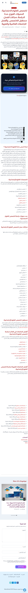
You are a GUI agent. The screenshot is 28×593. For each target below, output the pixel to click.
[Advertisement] (14, 112)
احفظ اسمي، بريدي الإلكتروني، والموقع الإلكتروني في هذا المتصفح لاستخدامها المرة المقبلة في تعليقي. (14, 561)
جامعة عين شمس (21, 428)
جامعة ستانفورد (22, 351)
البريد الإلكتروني (22, 552)
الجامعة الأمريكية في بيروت (20, 408)
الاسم (23, 547)
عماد (22, 27)
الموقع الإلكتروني (21, 558)
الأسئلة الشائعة (17, 574)
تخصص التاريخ (22, 200)
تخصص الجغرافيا (22, 198)
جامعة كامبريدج (22, 349)
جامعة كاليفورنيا (22, 358)
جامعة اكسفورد (22, 344)
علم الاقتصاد (6, 37)
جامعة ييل (23, 360)
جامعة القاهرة (23, 410)
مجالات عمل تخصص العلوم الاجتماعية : (15, 132)
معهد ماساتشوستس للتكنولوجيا (18, 353)
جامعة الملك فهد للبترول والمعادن (18, 426)
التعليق (23, 530)
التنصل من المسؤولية (8, 574)
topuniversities (24, 440)
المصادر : (19, 141)
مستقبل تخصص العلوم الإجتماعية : (16, 134)
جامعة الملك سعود (21, 417)
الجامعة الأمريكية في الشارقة (20, 424)
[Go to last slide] (24, 499)
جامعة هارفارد (23, 342)
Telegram (24, 2)
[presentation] (14, 492)
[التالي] (4, 499)
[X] (15, 583)
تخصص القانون (22, 203)
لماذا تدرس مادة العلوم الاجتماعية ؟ (16, 127)
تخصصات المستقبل (23, 327)
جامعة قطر (23, 412)
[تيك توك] (10, 583)
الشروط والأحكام (11, 577)
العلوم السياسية (14, 38)
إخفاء (18, 95)
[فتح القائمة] (3, 3)
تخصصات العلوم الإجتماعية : (17, 129)
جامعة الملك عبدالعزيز (21, 405)
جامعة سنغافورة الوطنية (20, 356)
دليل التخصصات (14, 7)
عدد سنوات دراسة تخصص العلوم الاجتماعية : (14, 130)
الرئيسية (18, 577)
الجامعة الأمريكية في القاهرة (20, 415)
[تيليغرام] (13, 583)
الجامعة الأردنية (22, 419)
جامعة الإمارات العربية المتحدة (19, 421)
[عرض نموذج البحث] (6, 2)
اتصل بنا (23, 574)
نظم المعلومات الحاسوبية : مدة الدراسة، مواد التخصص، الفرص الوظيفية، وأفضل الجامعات (16, 505)
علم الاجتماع (21, 38)
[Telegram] (24, 590)
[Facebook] (18, 583)
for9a (26, 443)
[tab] (16, 515)
